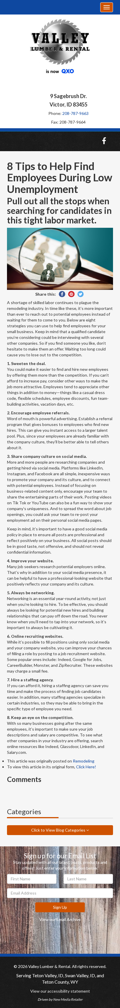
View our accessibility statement (60, 991)
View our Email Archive (60, 919)
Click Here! (86, 766)
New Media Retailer (68, 999)
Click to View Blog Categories (58, 830)
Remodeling (83, 760)
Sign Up (60, 907)
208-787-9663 (75, 113)
